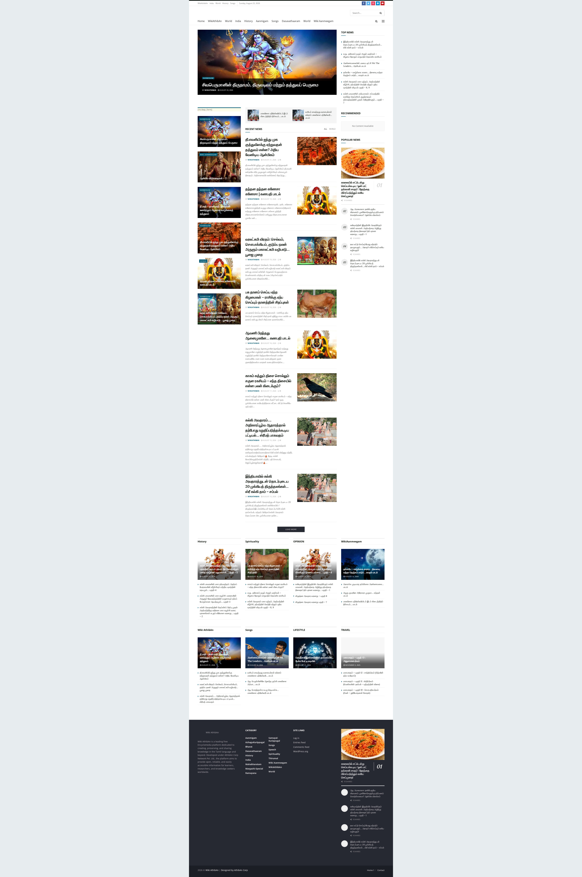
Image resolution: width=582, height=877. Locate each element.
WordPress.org (300, 751)
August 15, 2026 (269, 440)
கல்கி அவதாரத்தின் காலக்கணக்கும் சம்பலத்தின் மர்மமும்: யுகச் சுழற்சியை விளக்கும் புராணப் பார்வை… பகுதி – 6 (314, 569)
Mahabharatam (253, 764)
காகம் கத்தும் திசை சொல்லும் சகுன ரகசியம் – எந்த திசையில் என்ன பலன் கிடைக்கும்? (268, 380)
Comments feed (301, 747)
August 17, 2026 (269, 391)
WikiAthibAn (203, 3)
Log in (296, 738)
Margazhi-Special (254, 768)
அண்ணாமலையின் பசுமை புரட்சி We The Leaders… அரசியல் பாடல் (361, 65)
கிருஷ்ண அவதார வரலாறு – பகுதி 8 (311, 596)
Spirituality (274, 753)
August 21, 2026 (269, 160)
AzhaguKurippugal (254, 742)
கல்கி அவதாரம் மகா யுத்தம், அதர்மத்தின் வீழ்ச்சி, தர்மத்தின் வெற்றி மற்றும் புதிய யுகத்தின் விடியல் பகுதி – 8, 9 (361, 84)
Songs (232, 3)
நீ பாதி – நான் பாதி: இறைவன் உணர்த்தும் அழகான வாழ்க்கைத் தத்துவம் (216, 210)
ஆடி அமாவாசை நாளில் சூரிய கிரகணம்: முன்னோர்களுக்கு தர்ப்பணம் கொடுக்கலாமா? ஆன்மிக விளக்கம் (367, 212)
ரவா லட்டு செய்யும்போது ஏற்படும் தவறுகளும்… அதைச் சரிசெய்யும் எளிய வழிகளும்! (367, 247)
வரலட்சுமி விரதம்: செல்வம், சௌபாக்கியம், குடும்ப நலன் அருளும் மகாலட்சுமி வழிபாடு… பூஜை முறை (219, 316)
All (325, 129)
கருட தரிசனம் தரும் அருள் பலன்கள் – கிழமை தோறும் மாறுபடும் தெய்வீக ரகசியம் (362, 55)
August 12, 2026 (352, 576)
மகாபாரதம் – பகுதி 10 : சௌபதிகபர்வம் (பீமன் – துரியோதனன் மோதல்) (361, 691)
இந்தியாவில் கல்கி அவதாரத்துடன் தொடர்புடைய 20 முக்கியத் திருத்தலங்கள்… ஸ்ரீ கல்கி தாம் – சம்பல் (362, 44)
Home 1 (370, 870)
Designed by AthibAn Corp (234, 870)
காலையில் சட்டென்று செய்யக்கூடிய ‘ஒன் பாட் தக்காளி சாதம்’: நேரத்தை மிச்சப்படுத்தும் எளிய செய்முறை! (355, 189)
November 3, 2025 (352, 665)
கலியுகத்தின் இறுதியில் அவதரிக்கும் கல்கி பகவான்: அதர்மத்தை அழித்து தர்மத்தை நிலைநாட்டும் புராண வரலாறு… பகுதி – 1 (366, 230)
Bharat (248, 746)
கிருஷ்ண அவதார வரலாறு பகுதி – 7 (311, 602)
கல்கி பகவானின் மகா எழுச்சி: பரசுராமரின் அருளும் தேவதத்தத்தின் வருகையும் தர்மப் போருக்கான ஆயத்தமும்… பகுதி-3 (218, 598)
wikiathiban (210, 90)
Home (201, 21)
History (225, 3)
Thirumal (273, 758)
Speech (272, 749)
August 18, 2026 (269, 307)
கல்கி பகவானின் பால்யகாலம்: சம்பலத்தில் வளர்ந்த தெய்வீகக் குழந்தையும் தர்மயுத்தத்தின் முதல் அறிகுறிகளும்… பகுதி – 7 (363, 98)
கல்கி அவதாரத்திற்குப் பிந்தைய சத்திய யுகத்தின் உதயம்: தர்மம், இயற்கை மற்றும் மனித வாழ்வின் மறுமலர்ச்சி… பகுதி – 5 (219, 569)
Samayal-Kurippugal (274, 739)
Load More (291, 529)
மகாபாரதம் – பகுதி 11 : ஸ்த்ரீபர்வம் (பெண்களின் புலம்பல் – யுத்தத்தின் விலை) (361, 683)
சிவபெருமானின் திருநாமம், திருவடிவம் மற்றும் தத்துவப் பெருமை (260, 85)
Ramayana (250, 773)
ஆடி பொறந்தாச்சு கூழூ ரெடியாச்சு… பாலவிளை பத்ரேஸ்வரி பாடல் (315, 115)
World (218, 3)
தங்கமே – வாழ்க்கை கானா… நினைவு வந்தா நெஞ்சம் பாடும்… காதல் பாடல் (363, 74)
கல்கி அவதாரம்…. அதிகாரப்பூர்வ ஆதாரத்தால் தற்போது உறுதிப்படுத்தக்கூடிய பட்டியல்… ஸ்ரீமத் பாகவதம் (220, 699)
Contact (381, 870)
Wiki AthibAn (212, 870)
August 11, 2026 (208, 576)
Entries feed (299, 742)
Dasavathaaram (291, 21)
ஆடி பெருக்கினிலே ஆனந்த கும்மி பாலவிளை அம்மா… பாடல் (275, 115)
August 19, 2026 (269, 199)
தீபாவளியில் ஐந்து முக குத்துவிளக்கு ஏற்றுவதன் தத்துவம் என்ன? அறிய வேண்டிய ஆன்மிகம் (219, 245)
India (212, 3)
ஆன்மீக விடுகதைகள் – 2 (213, 178)
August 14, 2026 (256, 665)
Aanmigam (262, 21)
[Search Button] (381, 13)
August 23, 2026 (226, 90)
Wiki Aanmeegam (323, 21)
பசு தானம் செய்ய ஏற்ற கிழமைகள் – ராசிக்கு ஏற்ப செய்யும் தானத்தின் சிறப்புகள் (267, 297)
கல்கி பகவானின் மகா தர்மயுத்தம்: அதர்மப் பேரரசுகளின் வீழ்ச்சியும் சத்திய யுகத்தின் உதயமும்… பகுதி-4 (218, 587)
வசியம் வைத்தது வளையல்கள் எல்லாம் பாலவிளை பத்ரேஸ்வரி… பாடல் (264, 674)
